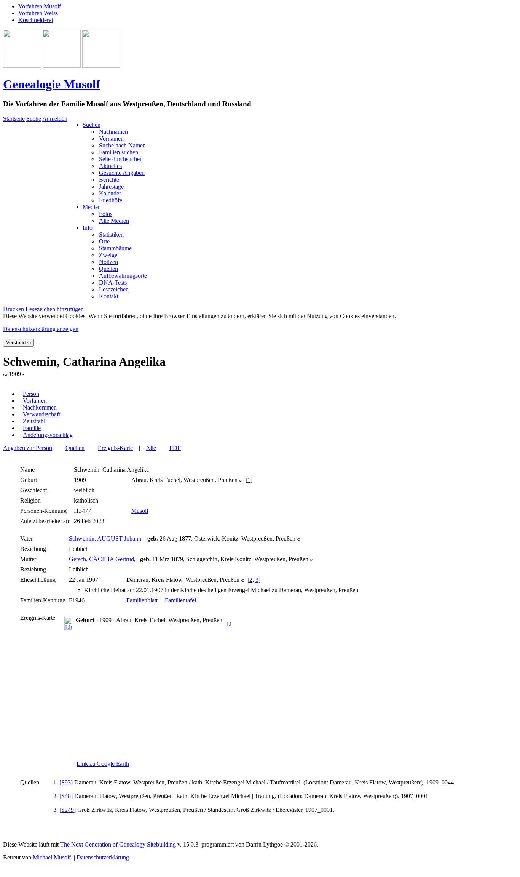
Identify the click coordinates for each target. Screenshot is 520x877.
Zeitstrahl (34, 421)
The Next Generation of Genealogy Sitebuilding (118, 844)
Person (31, 393)
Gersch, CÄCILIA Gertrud (101, 559)
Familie (32, 428)
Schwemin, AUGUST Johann (105, 538)
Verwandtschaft (41, 414)
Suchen (91, 125)
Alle (151, 448)
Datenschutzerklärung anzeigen (40, 329)
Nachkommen (40, 407)
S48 (66, 796)
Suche (33, 118)
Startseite (14, 118)
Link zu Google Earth (103, 763)
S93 (66, 782)
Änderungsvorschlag (48, 435)
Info (88, 227)
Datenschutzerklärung (103, 857)
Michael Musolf (52, 857)
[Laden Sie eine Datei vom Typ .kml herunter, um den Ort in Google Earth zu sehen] (229, 624)
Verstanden (18, 343)
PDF (175, 448)
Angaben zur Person (27, 448)
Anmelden (54, 118)
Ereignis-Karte (115, 448)
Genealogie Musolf (51, 84)
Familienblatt (142, 600)
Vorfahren (35, 400)
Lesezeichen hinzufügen (55, 309)
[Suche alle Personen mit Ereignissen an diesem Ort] (240, 480)
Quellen (75, 448)
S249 (67, 810)
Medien (92, 207)
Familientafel (180, 600)
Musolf (139, 510)
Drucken (13, 309)
